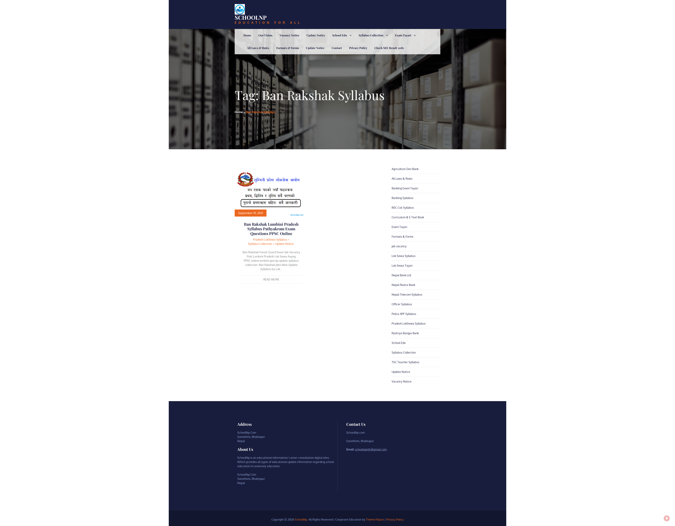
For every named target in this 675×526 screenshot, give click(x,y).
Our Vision (265, 35)
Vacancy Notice (289, 35)
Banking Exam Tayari (405, 188)
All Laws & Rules (258, 48)
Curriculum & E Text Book (408, 217)
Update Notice (316, 35)
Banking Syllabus (402, 198)
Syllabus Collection (371, 35)
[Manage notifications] (667, 518)
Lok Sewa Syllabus (403, 256)
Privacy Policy (358, 48)
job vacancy (399, 246)
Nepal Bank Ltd (401, 275)
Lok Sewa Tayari (402, 265)
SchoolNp (251, 17)
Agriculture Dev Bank (405, 169)
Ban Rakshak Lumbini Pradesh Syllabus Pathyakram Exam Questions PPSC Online (271, 228)
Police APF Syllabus (404, 314)
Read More (271, 279)
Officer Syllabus (402, 304)
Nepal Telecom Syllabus (407, 294)
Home (247, 35)
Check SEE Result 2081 (389, 48)
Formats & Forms (287, 48)
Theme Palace (375, 519)
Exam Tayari (403, 35)
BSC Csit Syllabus (403, 207)
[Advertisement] (337, 80)
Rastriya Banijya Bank (405, 333)
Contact (337, 48)
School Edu (339, 35)
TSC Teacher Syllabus (405, 362)
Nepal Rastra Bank (403, 285)
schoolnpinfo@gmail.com (371, 449)
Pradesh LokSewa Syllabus (270, 239)
